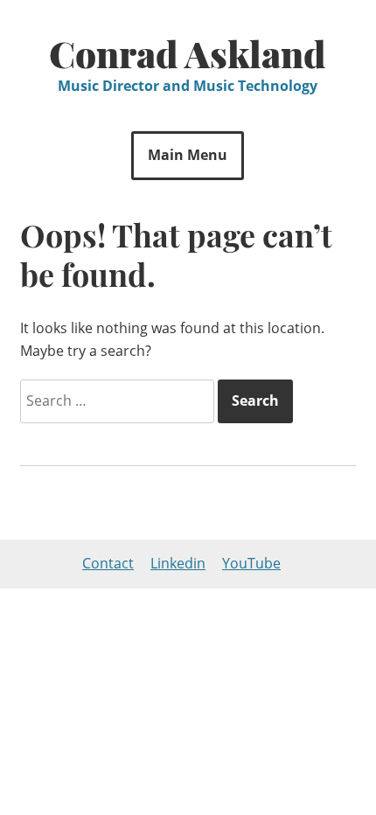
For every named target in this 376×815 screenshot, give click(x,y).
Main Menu (187, 154)
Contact (108, 563)
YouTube (251, 563)
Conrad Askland (187, 53)
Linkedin (177, 563)
